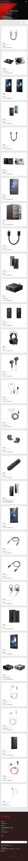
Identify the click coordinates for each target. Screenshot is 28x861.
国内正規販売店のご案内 (7, 827)
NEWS (2, 825)
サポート (3, 829)
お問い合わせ (4, 831)
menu (26, 1)
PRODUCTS (4, 823)
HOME (2, 821)
